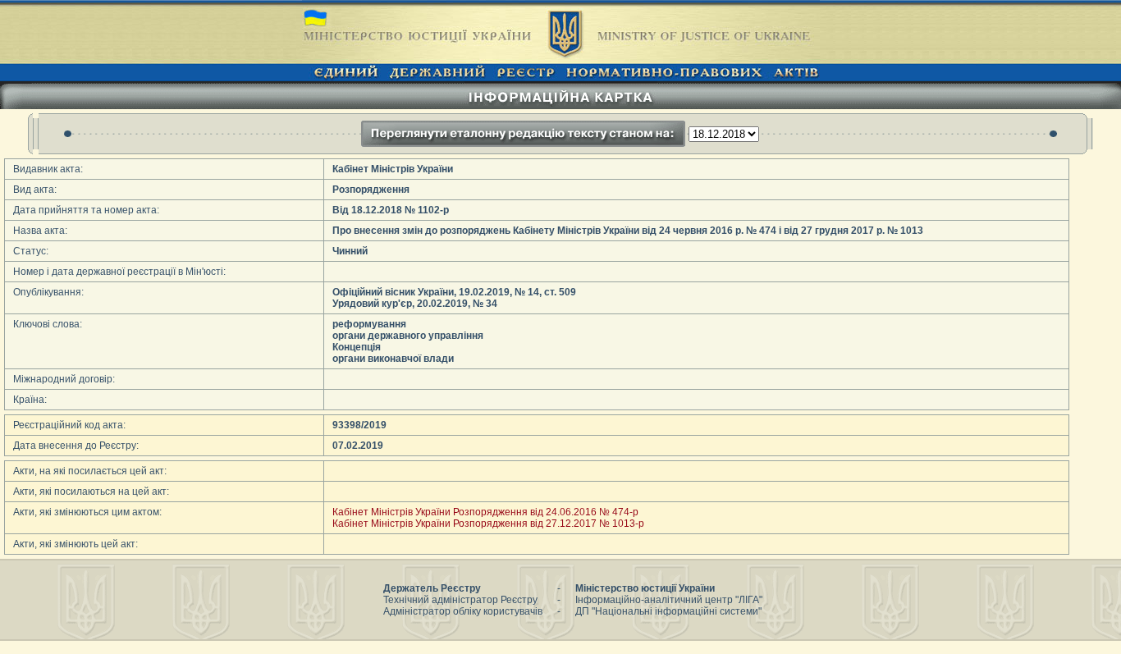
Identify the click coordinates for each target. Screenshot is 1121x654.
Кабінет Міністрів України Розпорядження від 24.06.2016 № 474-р (485, 512)
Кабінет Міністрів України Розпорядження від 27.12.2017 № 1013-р (488, 523)
